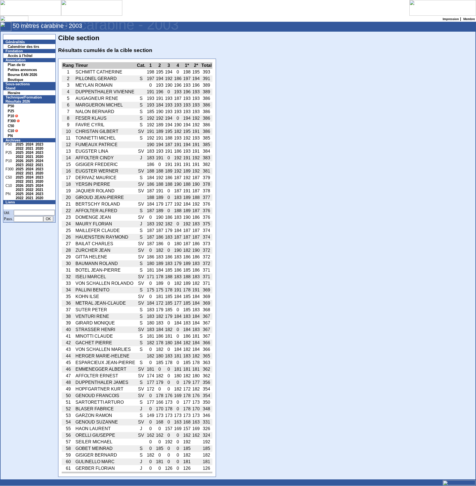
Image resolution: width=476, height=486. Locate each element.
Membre (16, 207)
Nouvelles (17, 37)
